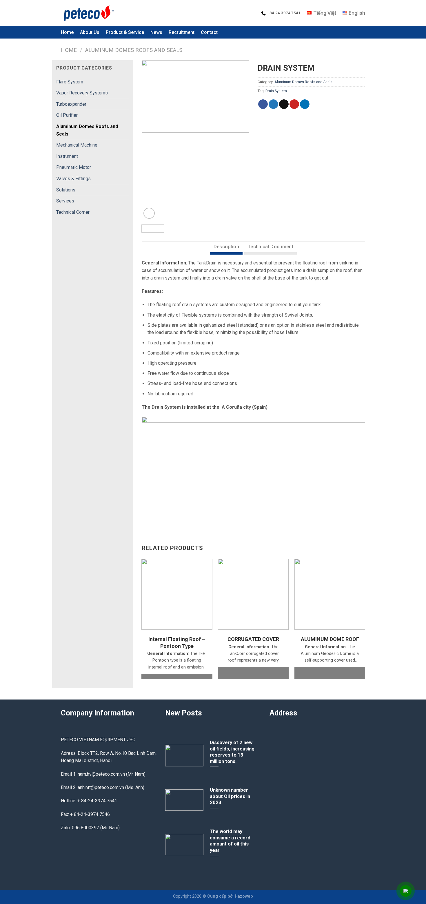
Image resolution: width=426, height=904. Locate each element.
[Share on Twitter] (273, 104)
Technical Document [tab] (270, 246)
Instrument (67, 156)
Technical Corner (73, 212)
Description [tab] (226, 246)
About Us (89, 32)
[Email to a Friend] (284, 104)
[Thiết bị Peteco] (90, 13)
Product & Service (125, 32)
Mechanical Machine (76, 145)
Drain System (276, 91)
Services (65, 201)
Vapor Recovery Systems (82, 93)
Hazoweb (244, 896)
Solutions (65, 190)
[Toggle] (126, 81)
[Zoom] (149, 213)
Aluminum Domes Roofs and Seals (133, 50)
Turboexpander (71, 104)
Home (67, 32)
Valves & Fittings (73, 178)
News (156, 32)
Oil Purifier (67, 115)
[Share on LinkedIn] (305, 104)
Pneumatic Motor (73, 167)
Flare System (69, 82)
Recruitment (181, 32)
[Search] (362, 32)
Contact (209, 32)
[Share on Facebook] (263, 104)
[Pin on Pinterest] (294, 104)
